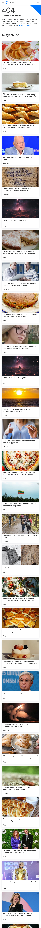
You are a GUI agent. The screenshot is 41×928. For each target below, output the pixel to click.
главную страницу (25, 25)
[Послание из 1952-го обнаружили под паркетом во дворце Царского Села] (20, 182)
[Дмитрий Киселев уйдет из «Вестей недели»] (20, 150)
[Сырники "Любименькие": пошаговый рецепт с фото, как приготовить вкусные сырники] (20, 56)
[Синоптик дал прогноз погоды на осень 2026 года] (20, 528)
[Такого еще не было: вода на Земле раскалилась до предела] (20, 402)
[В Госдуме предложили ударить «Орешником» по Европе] (20, 717)
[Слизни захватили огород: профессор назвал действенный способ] (20, 781)
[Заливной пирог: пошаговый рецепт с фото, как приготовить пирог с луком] (20, 308)
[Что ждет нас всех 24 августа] (20, 371)
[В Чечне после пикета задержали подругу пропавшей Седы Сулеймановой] (20, 339)
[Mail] (7, 2)
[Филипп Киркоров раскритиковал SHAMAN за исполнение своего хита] (20, 875)
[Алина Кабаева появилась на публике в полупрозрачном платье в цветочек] (20, 907)
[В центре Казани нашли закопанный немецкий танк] (20, 560)
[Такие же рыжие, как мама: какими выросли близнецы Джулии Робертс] (20, 844)
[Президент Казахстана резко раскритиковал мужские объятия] (20, 686)
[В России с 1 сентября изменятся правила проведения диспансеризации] (20, 276)
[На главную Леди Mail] (11, 2)
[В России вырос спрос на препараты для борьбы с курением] (20, 434)
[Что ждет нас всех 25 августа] (20, 213)
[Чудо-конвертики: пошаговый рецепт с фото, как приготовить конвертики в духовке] (20, 119)
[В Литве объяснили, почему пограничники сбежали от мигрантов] (20, 497)
